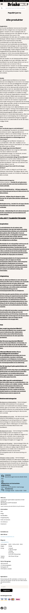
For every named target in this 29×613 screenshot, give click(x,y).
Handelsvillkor (4, 515)
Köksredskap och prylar (7, 416)
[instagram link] (5, 608)
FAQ (2, 511)
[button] (1, 583)
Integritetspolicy (5, 517)
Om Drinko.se (4, 522)
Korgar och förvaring (6, 443)
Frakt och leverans (5, 520)
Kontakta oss (4, 532)
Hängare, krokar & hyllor (7, 458)
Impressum (3, 524)
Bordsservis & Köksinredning (8, 402)
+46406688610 (5, 542)
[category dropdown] (2, 4)
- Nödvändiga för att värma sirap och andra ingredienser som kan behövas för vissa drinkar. (14, 212)
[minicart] (27, 4)
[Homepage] (14, 4)
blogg (2, 513)
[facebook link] (2, 608)
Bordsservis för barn (6, 431)
